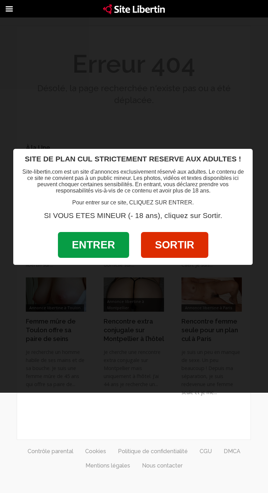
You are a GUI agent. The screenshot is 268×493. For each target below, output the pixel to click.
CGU (206, 451)
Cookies (95, 451)
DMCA (232, 451)
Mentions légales (107, 465)
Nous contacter (162, 465)
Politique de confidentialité (153, 451)
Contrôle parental (50, 451)
